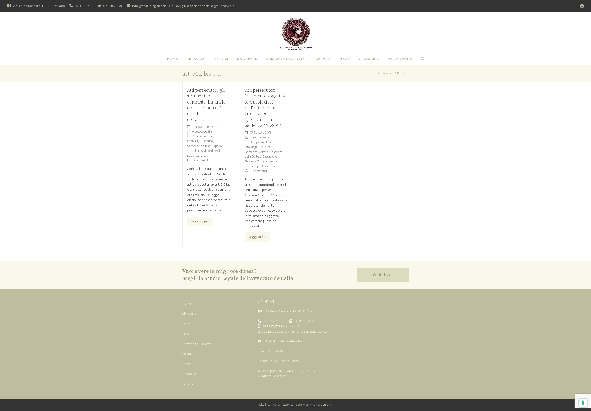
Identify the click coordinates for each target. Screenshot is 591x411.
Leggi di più (200, 221)
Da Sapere (190, 334)
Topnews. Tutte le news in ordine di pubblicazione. (205, 150)
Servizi (187, 324)
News (186, 364)
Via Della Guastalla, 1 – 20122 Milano (291, 311)
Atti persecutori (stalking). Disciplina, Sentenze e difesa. (200, 141)
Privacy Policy (267, 361)
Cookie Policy (289, 361)
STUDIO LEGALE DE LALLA (301, 371)
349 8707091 (272, 326)
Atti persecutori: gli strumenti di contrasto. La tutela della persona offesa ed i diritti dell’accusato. (207, 104)
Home (186, 304)
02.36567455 (84, 6)
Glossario (189, 374)
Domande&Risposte (197, 344)
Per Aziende (191, 384)
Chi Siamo (189, 314)
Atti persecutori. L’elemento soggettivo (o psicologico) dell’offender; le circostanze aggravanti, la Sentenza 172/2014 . (266, 107)
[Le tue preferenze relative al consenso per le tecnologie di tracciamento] (583, 403)
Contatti (188, 354)
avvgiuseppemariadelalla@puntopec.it (205, 6)
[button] (422, 59)
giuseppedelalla (202, 131)
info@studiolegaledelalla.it (152, 6)
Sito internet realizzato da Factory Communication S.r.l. (295, 404)
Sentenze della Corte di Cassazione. (263, 154)
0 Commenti (201, 160)
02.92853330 (112, 6)
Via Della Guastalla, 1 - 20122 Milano (39, 6)
